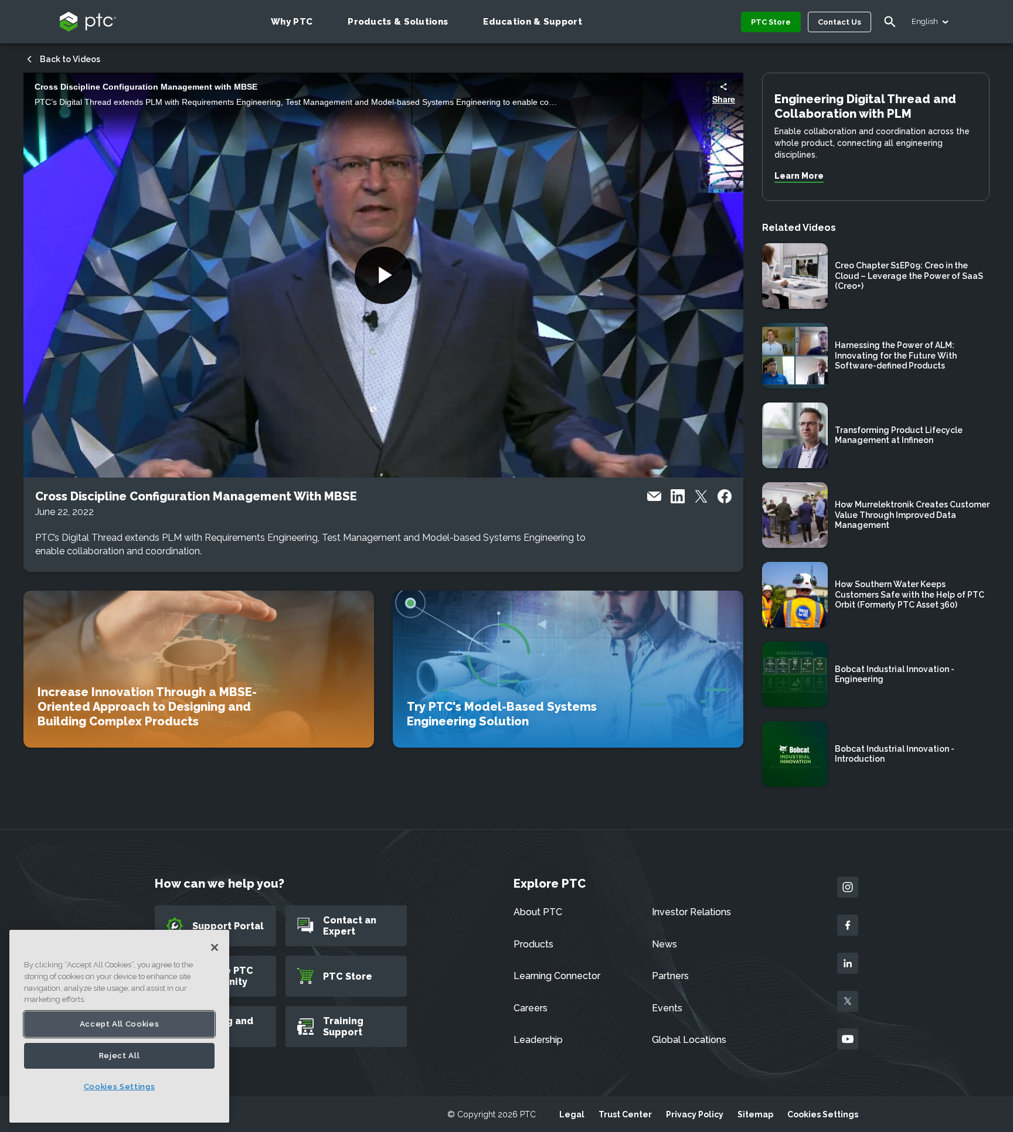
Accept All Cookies (119, 1024)
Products (533, 944)
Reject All (119, 1055)
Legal (571, 1114)
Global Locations (689, 1039)
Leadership (538, 1039)
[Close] (214, 947)
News (664, 944)
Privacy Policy (694, 1114)
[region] (119, 1026)
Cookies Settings (822, 1114)
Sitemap (755, 1114)
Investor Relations (691, 912)
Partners (670, 975)
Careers (531, 1008)
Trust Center (625, 1114)
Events (667, 1008)
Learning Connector (557, 975)
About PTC (538, 912)
